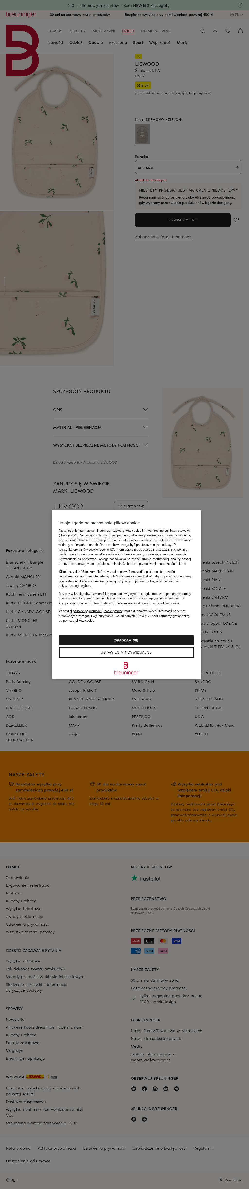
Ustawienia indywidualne (126, 652)
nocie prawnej (114, 611)
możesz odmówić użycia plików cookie (147, 603)
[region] (126, 594)
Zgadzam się (126, 640)
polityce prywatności (87, 611)
